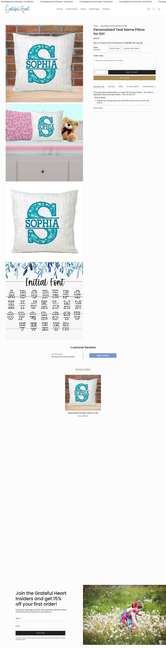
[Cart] (159, 9)
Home (96, 26)
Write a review (103, 355)
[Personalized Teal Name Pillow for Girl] (83, 393)
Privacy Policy (54, 638)
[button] (71, 9)
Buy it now (124, 78)
